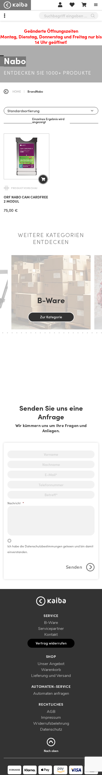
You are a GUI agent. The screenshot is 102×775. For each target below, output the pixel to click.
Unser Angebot (51, 664)
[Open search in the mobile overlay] (68, 15)
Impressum (51, 717)
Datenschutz (51, 729)
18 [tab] (69, 333)
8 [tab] (22, 333)
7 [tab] (17, 333)
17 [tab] (64, 333)
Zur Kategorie (51, 316)
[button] (43, 179)
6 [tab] (12, 333)
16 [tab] (59, 333)
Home (16, 91)
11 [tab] (36, 333)
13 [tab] (45, 333)
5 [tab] (7, 333)
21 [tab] (83, 333)
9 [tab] (26, 333)
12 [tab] (40, 333)
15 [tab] (54, 333)
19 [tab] (73, 333)
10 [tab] (31, 333)
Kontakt (51, 634)
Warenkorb (51, 669)
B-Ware (51, 622)
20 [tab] (78, 333)
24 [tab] (97, 333)
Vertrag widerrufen (51, 643)
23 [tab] (92, 333)
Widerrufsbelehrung (51, 723)
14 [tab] (50, 333)
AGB (51, 711)
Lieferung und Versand (51, 675)
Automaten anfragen (51, 693)
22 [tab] (87, 333)
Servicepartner (51, 628)
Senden (74, 567)
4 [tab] (3, 333)
